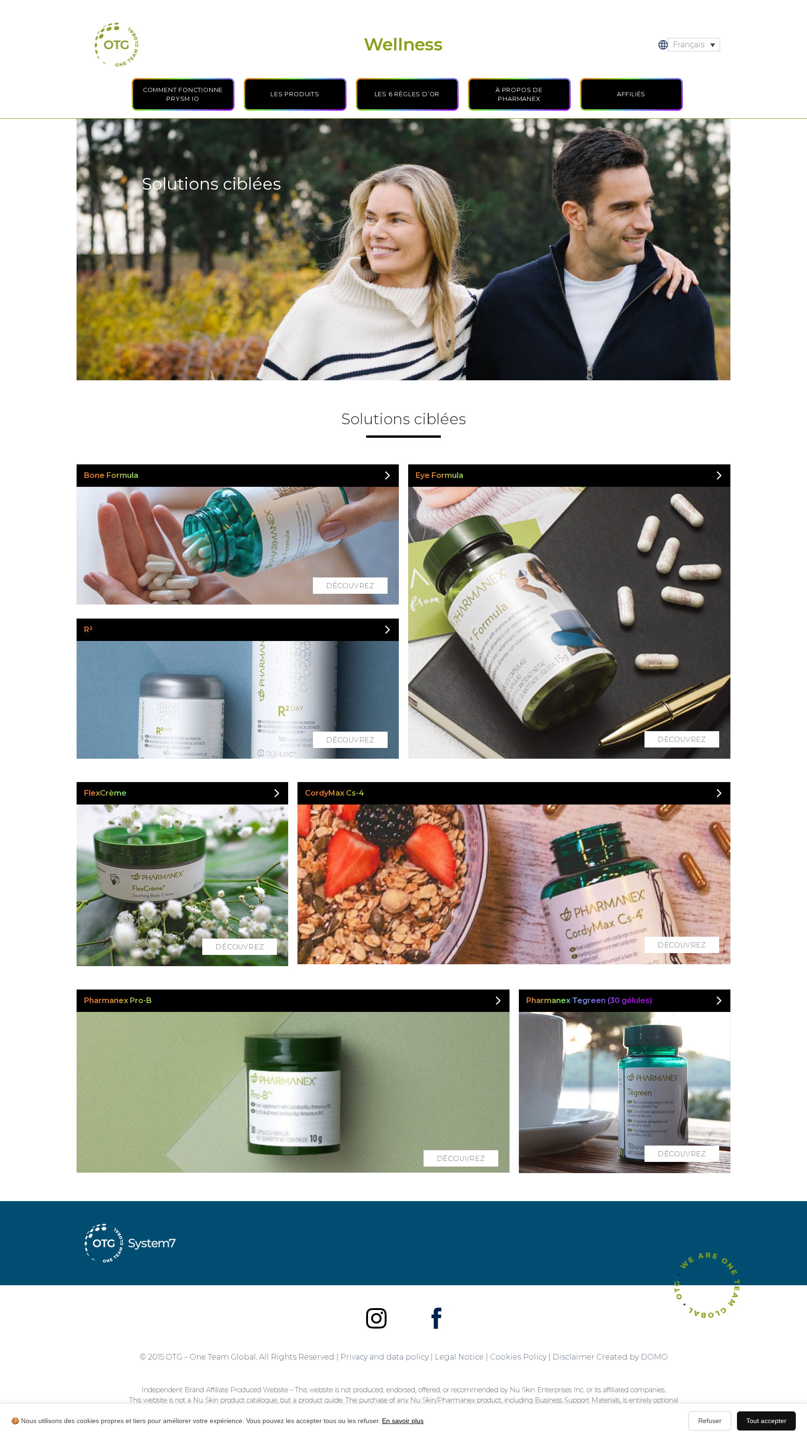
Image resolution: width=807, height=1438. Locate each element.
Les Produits (294, 94)
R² (88, 629)
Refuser (710, 1420)
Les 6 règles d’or (407, 94)
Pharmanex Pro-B (118, 1000)
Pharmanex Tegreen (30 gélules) (589, 1000)
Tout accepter (766, 1420)
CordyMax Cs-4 (334, 793)
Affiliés (631, 94)
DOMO (654, 1357)
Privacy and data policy (384, 1357)
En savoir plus (403, 1420)
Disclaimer (573, 1357)
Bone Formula (111, 475)
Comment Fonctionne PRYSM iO (183, 94)
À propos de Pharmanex (519, 94)
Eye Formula (439, 475)
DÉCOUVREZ (350, 586)
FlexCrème (105, 793)
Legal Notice (459, 1357)
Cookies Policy (518, 1357)
